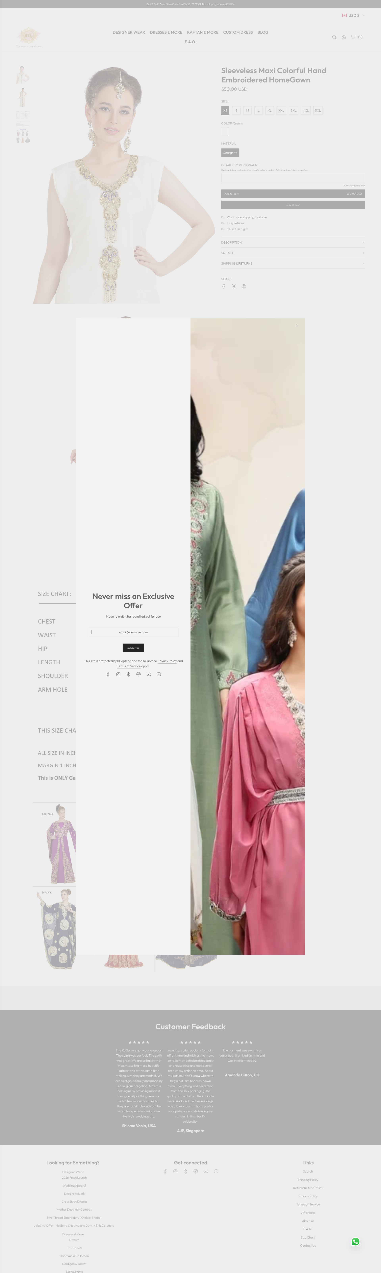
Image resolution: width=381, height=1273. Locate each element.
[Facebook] (108, 674)
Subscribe (133, 647)
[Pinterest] (138, 674)
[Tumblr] (128, 674)
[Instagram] (118, 674)
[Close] (297, 325)
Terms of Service (129, 666)
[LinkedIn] (159, 674)
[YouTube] (148, 674)
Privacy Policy (167, 661)
